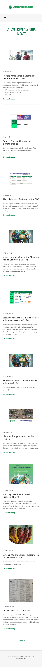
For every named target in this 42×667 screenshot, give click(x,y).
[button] (5, 18)
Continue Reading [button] (9, 99)
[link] (21, 7)
